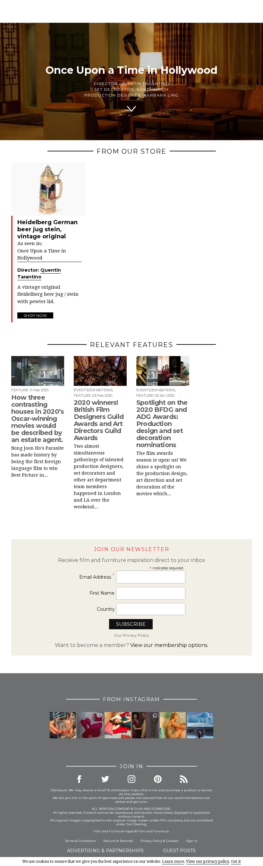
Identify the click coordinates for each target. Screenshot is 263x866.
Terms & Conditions (80, 841)
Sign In (192, 841)
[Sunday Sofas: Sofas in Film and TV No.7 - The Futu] (90, 725)
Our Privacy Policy (131, 635)
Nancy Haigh (152, 89)
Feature (19, 390)
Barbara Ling (161, 95)
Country (106, 609)
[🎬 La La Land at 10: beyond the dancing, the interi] (118, 725)
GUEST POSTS (179, 850)
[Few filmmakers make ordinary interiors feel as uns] (145, 725)
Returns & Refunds (118, 841)
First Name (102, 593)
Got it (236, 861)
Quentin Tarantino (145, 83)
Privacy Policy (151, 841)
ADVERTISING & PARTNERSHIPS (105, 850)
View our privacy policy (207, 861)
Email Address (97, 577)
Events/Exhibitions (93, 390)
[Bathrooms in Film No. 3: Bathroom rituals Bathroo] (173, 725)
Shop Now (35, 315)
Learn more (173, 861)
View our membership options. (169, 645)
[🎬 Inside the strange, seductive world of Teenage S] (200, 725)
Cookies (172, 841)
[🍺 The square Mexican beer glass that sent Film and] (63, 725)
